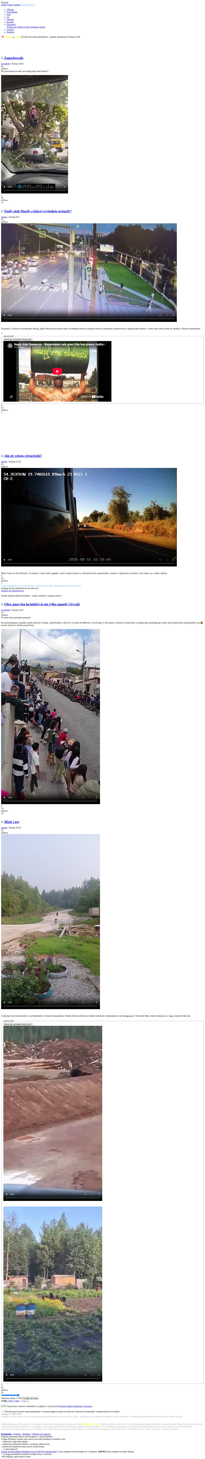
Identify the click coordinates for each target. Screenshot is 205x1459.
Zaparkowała (13, 58)
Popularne (11, 24)
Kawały (10, 22)
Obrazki (10, 19)
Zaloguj (17, 5)
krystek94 (5, 64)
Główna (10, 9)
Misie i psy (12, 822)
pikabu (4, 217)
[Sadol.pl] (4, 2)
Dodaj (4, 5)
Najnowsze (12, 27)
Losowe (10, 29)
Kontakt (16, 1434)
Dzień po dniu (23, 27)
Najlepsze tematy (37, 27)
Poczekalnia (12, 12)
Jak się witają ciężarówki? (23, 456)
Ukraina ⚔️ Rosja (12, 37)
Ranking (10, 32)
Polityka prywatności (41, 1434)
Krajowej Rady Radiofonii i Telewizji (75, 1406)
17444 (16, 1401)
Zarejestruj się (28, 5)
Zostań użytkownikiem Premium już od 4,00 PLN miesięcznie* (29, 1451)
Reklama (26, 1434)
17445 (10, 1401)
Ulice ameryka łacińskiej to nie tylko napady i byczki (42, 604)
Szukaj (10, 5)
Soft (8, 14)
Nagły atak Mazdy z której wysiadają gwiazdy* (38, 211)
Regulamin (6, 1434)
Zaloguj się (6, 591)
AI (8, 17)
